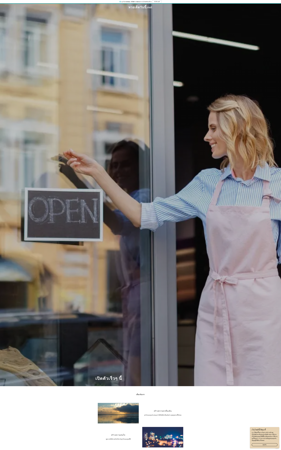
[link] (140, 8)
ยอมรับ (265, 444)
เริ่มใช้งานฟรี (157, 1)
